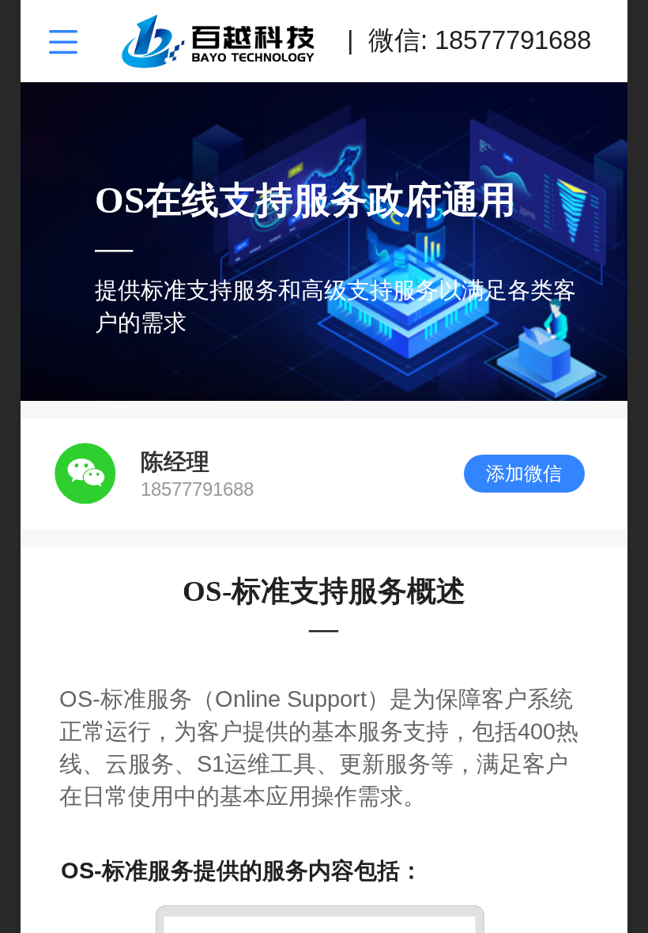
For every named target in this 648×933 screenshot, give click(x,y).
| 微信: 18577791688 (469, 40)
